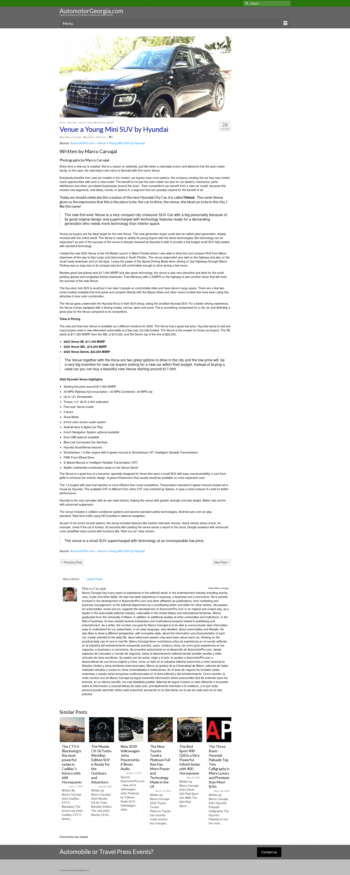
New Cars (101, 137)
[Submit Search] (246, 3)
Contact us (269, 852)
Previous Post (73, 562)
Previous (63, 773)
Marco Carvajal (72, 137)
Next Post (220, 562)
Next (227, 773)
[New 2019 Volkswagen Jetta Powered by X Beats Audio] (101, 729)
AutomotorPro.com (82, 143)
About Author (71, 579)
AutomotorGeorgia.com (91, 10)
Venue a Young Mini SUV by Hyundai (121, 143)
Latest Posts (94, 579)
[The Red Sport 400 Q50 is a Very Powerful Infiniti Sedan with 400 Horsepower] (160, 729)
